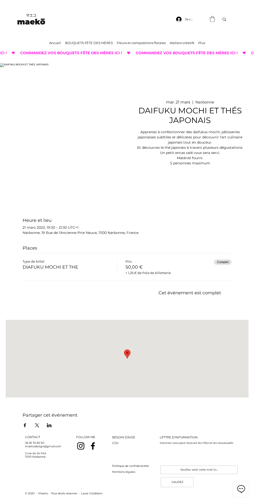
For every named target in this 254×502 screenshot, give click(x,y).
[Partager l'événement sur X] (37, 425)
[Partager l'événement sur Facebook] (25, 425)
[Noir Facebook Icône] (93, 446)
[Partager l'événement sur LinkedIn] (49, 425)
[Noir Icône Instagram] (81, 446)
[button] (212, 19)
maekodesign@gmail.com (43, 446)
